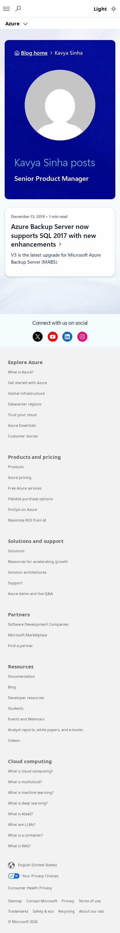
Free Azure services (24, 488)
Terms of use (90, 900)
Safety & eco (43, 911)
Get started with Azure (27, 382)
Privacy (68, 900)
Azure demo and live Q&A (30, 593)
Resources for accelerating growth (38, 561)
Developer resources (26, 697)
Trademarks (18, 911)
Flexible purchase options (30, 498)
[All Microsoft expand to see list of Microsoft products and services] (6, 7)
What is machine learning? (31, 792)
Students (15, 708)
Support (15, 582)
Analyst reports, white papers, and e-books (45, 729)
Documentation (21, 676)
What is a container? (25, 835)
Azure (13, 23)
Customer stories (23, 435)
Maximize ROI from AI (27, 520)
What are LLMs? (21, 824)
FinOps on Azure (22, 509)
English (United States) (37, 864)
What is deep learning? (28, 803)
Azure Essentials (22, 425)
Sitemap (15, 900)
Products (16, 466)
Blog (12, 686)
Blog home (34, 53)
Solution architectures (27, 572)
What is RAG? (19, 845)
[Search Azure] (18, 9)
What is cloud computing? (30, 770)
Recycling (66, 911)
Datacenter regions (24, 403)
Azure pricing (19, 477)
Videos (14, 740)
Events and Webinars (26, 718)
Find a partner (20, 645)
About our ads (91, 911)
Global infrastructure (26, 393)
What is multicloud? (25, 781)
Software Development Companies (38, 624)
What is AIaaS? (20, 813)
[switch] (113, 8)
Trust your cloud (22, 414)
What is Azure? (20, 371)
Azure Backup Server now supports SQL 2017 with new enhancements (53, 235)
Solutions (16, 550)
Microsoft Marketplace (27, 634)
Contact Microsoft (41, 900)
